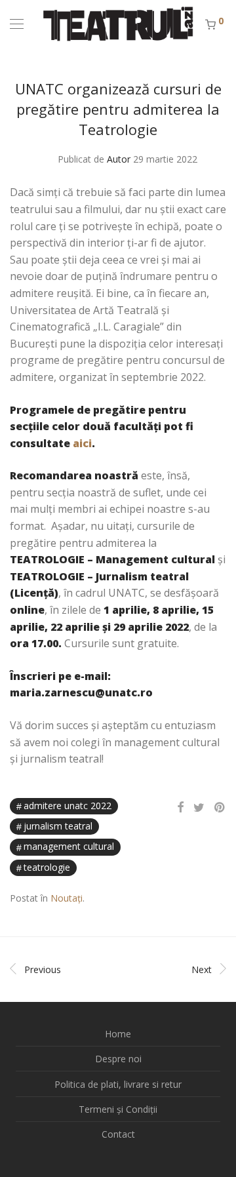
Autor (118, 159)
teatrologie (47, 867)
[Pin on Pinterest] (220, 807)
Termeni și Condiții (118, 1109)
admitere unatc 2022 (67, 805)
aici (82, 443)
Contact (118, 1134)
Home (118, 1033)
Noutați (66, 898)
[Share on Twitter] (199, 807)
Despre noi (118, 1058)
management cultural (69, 846)
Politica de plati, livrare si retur (118, 1084)
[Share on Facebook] (180, 807)
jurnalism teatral (58, 826)
